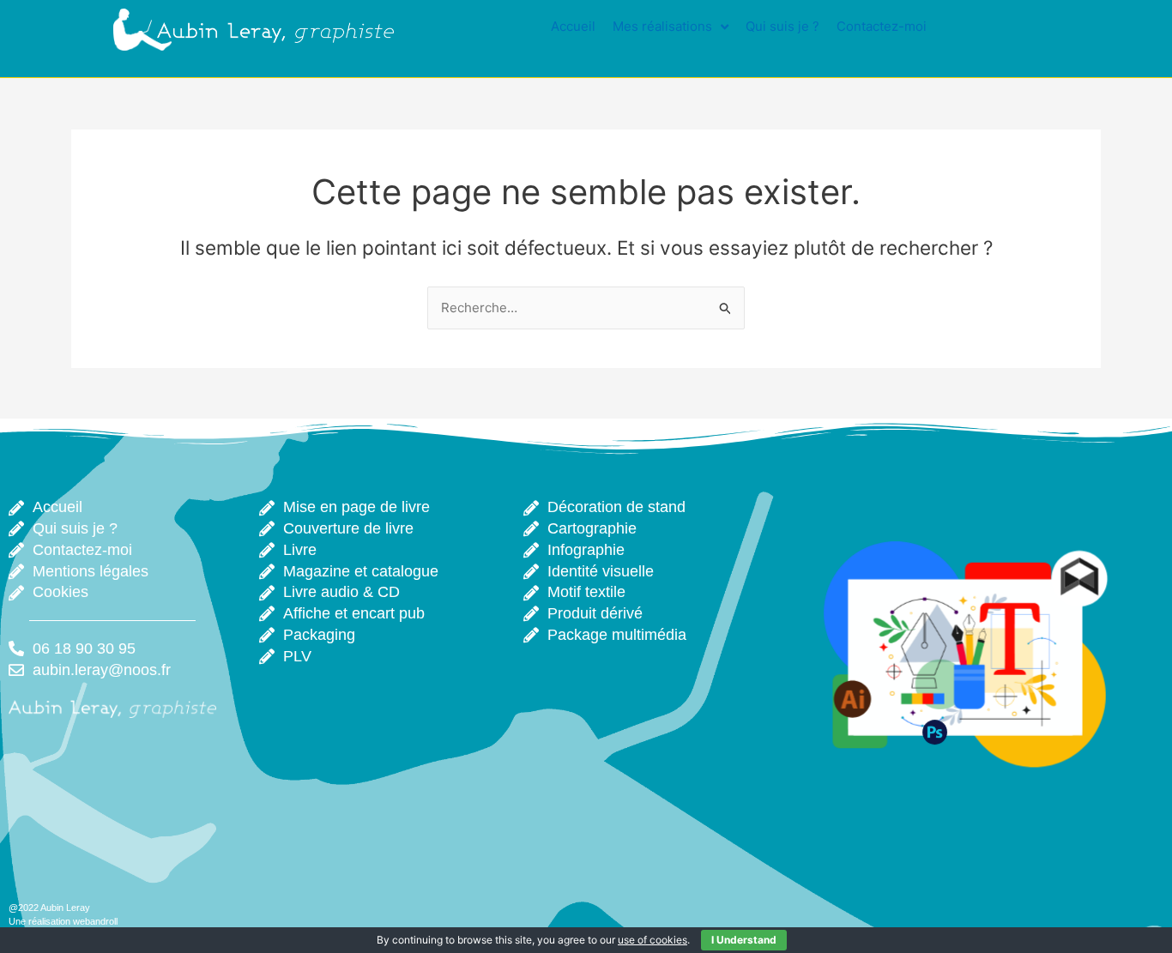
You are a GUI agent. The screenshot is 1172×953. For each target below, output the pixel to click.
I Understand (743, 939)
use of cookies (652, 939)
